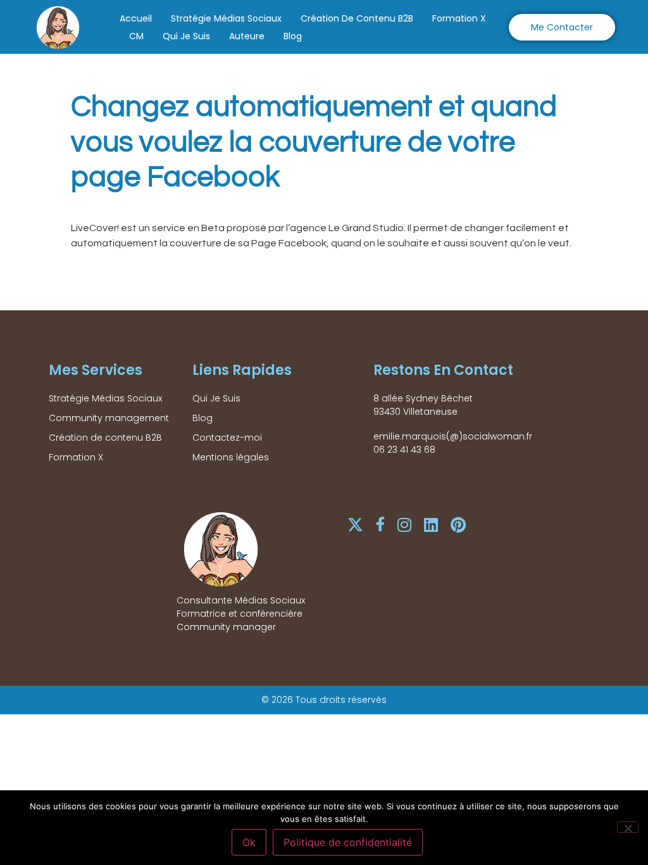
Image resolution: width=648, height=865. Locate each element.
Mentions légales (230, 457)
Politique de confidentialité (348, 842)
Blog (293, 36)
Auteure (247, 36)
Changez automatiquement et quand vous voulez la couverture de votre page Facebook (314, 142)
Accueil (136, 18)
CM (136, 36)
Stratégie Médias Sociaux (226, 18)
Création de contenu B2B (357, 18)
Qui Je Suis (186, 36)
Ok (249, 842)
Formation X (459, 18)
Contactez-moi (227, 437)
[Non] (628, 827)
